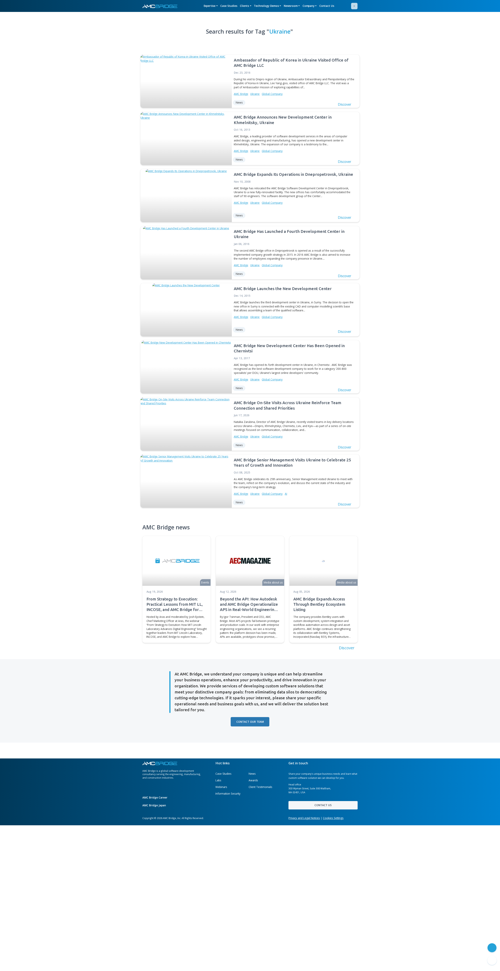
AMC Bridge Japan (154, 805)
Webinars (221, 787)
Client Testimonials (260, 787)
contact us (323, 805)
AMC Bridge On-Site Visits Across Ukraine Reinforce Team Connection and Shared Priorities (287, 405)
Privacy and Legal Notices (304, 818)
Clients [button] (244, 6)
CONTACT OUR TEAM (250, 722)
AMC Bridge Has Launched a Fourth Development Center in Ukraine (289, 234)
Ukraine (255, 94)
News (252, 773)
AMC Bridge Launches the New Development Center (283, 288)
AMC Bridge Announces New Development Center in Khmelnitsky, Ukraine (283, 120)
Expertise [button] (210, 6)
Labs (218, 780)
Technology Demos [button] (266, 6)
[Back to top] (492, 960)
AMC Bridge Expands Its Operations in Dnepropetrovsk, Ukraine (293, 174)
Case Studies (228, 6)
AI (286, 494)
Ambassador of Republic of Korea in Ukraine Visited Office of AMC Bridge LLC (291, 63)
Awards (253, 780)
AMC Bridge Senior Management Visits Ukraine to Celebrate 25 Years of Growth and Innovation (292, 462)
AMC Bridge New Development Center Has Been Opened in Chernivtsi (289, 348)
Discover (347, 648)
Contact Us (326, 6)
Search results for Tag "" (249, 31)
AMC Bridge (241, 94)
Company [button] (308, 6)
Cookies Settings (333, 818)
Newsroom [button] (291, 6)
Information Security (227, 793)
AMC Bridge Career (155, 797)
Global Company (272, 94)
